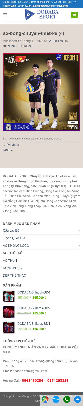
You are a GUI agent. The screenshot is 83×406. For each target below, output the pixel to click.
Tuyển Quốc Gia (14, 238)
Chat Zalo (56, 399)
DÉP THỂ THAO (14, 275)
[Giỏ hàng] (74, 15)
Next (8, 149)
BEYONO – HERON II (18, 46)
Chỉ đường (45, 399)
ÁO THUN (10, 260)
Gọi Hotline (66, 399)
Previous (11, 144)
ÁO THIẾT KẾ (12, 253)
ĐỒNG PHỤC (12, 268)
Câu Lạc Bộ (11, 230)
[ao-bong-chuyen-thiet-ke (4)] (41, 91)
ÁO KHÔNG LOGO (16, 245)
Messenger (77, 399)
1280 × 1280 (55, 41)
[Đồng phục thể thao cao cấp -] (42, 15)
